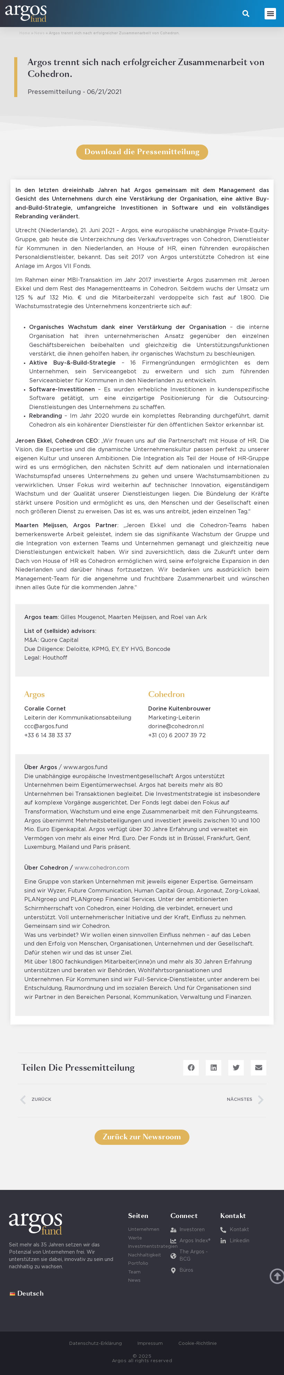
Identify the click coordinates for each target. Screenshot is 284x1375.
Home (24, 33)
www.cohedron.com (101, 868)
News (39, 33)
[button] (246, 13)
